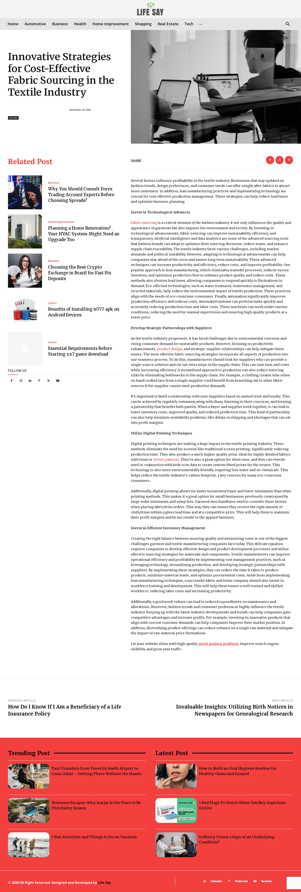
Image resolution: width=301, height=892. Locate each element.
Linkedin (216, 881)
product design (169, 349)
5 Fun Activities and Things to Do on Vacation (94, 837)
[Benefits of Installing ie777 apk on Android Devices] (25, 310)
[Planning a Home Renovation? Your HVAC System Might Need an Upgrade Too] (25, 231)
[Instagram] (20, 380)
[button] (287, 24)
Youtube (266, 881)
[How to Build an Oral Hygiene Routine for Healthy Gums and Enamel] (176, 776)
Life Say (104, 882)
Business (13, 117)
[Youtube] (57, 380)
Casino (52, 303)
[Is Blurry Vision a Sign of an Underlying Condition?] (176, 844)
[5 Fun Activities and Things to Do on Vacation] (28, 844)
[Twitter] (48, 380)
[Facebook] (11, 380)
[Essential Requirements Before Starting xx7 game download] (25, 349)
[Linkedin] (30, 380)
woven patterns (166, 459)
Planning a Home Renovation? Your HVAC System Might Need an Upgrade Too (83, 234)
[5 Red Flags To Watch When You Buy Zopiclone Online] (176, 810)
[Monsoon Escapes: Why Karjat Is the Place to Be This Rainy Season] (28, 810)
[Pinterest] (39, 380)
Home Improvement (61, 222)
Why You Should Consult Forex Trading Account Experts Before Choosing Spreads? (81, 194)
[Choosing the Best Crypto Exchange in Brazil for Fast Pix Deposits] (25, 271)
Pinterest (241, 881)
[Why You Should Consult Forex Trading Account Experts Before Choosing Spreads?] (25, 192)
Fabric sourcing (144, 223)
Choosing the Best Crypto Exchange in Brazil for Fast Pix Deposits (79, 273)
